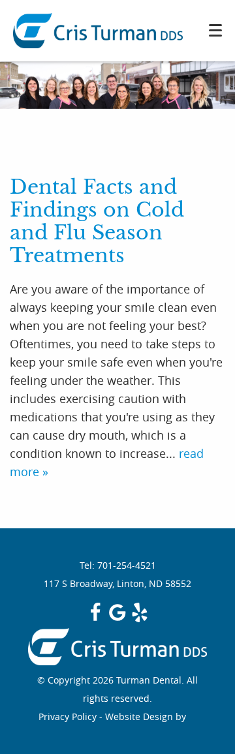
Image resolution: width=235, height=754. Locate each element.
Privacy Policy (68, 716)
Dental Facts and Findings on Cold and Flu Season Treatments (97, 221)
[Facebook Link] (95, 618)
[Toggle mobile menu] (215, 30)
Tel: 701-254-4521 (118, 565)
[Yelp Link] (139, 618)
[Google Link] (117, 618)
